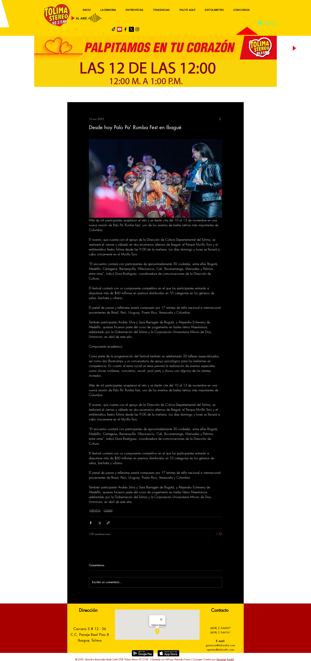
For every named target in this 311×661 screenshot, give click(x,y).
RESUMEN (79, 94)
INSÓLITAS (189, 94)
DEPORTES (120, 94)
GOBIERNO (164, 94)
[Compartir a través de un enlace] (108, 523)
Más (207, 94)
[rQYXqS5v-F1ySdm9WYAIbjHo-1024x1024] (131, 29)
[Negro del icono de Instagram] (137, 29)
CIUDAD (108, 510)
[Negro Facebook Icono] (125, 29)
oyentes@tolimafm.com (221, 649)
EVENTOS (95, 510)
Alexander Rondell (225, 659)
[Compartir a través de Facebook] (90, 523)
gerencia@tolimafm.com (220, 645)
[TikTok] (113, 29)
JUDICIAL (141, 94)
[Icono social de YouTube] (119, 29)
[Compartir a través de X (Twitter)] (99, 523)
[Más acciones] (220, 119)
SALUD (99, 94)
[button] (235, 95)
